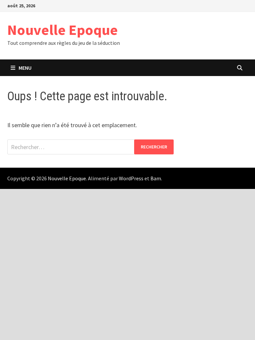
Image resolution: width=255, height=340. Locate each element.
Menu (25, 67)
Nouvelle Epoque (62, 30)
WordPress (131, 178)
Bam (155, 178)
